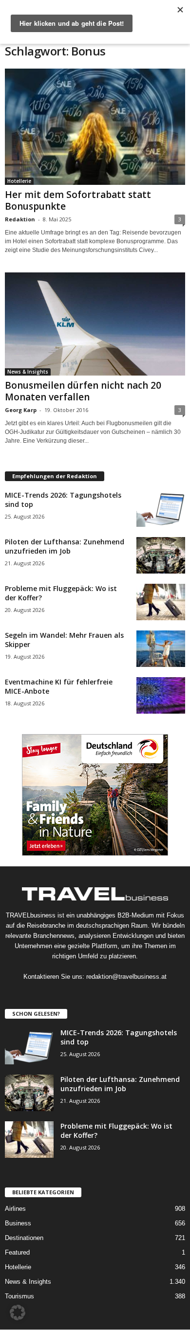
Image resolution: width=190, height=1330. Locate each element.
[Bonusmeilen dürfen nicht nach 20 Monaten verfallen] (95, 324)
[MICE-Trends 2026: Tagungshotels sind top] (160, 508)
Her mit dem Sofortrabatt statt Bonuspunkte (78, 200)
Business (18, 1223)
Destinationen (24, 1237)
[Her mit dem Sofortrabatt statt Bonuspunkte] (95, 127)
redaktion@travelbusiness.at (126, 976)
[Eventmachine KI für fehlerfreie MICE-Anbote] (160, 695)
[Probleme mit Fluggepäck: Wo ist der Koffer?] (160, 602)
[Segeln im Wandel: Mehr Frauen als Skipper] (160, 648)
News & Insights (27, 371)
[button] (17, 1312)
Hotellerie (19, 181)
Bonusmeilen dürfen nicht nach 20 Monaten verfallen (83, 391)
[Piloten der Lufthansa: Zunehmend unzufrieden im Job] (160, 555)
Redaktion (20, 219)
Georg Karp (21, 409)
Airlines (15, 1208)
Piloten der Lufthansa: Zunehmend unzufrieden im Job (64, 546)
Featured (17, 1252)
